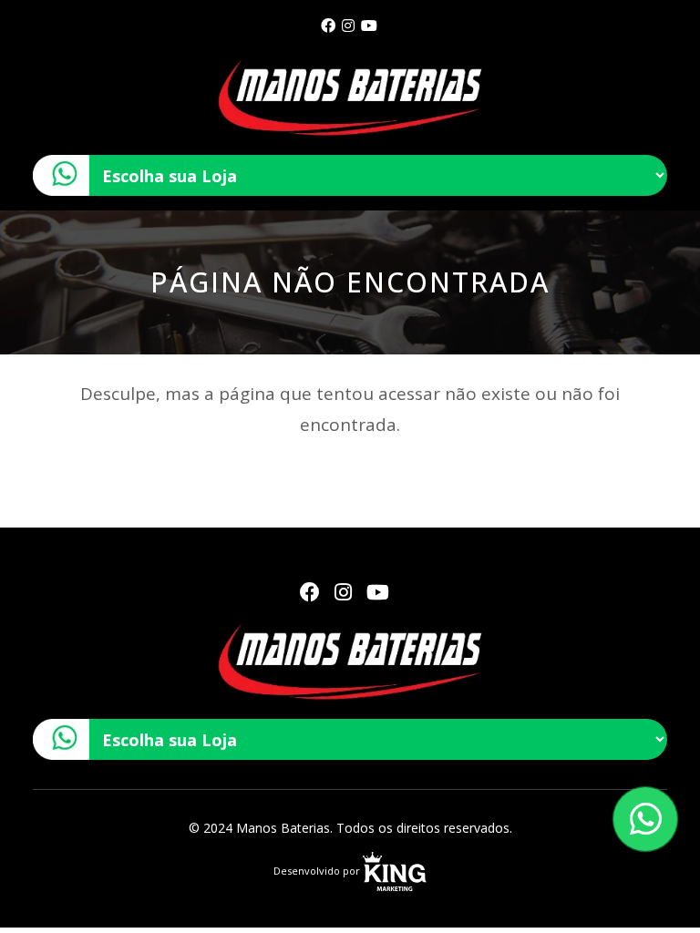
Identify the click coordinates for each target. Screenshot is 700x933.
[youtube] (369, 25)
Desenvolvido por (318, 870)
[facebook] (328, 25)
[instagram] (348, 25)
